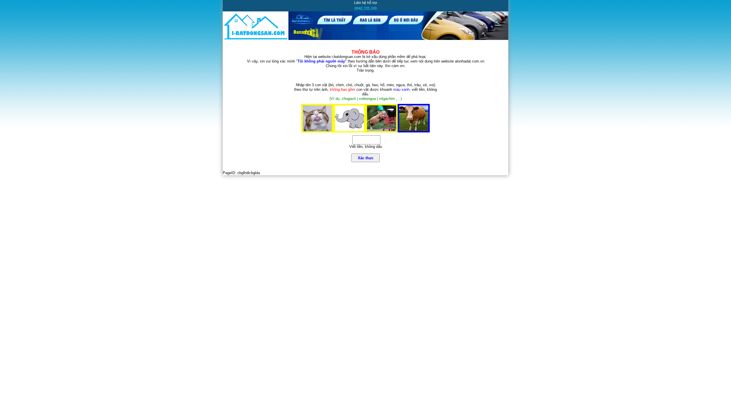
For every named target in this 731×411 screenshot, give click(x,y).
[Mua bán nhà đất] (255, 39)
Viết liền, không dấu (365, 146)
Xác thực (365, 158)
